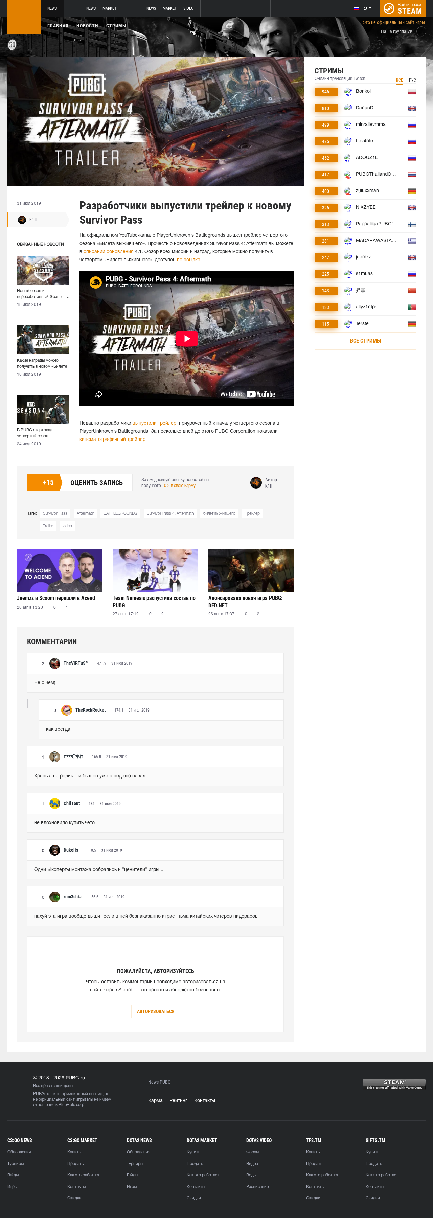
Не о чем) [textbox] (44, 683)
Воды (251, 1175)
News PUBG (159, 1082)
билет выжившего (219, 513)
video (67, 526)
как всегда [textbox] (58, 729)
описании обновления (109, 252)
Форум (252, 1152)
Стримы (116, 25)
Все (399, 80)
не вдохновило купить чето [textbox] (64, 823)
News (52, 8)
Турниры (15, 1164)
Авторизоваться (155, 1011)
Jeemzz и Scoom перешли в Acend (56, 598)
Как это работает (83, 1175)
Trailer (48, 526)
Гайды (13, 1175)
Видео (252, 1164)
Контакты (204, 1101)
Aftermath (85, 513)
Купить (74, 1152)
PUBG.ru (41, 1094)
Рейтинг (178, 1101)
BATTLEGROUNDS (120, 513)
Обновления (19, 1152)
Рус (412, 80)
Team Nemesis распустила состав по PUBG (154, 602)
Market (109, 8)
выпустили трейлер (154, 423)
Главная (57, 25)
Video (188, 8)
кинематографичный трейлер (112, 439)
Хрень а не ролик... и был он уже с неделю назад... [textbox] (92, 776)
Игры (12, 1187)
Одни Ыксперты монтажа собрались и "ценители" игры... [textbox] (98, 869)
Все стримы (365, 341)
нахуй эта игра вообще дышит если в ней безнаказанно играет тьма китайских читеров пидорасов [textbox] (146, 916)
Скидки (74, 1198)
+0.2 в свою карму (179, 486)
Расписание (257, 1187)
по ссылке (188, 260)
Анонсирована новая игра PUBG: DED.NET (245, 602)
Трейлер (252, 513)
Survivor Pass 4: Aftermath (170, 513)
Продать (75, 1164)
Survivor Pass (55, 513)
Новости (87, 25)
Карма (155, 1101)
